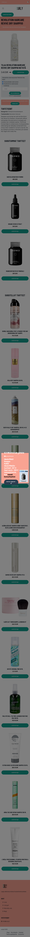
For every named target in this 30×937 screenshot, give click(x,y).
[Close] (2, 454)
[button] (11, 482)
